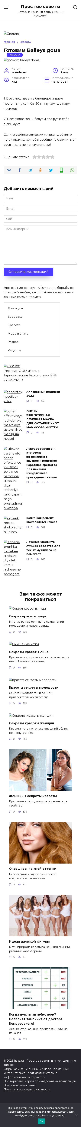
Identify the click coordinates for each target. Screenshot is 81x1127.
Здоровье (15, 316)
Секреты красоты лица (29, 652)
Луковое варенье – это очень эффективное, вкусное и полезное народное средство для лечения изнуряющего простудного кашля (41, 463)
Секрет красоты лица (27, 616)
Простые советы (40, 6)
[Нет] (76, 1115)
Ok (41, 1121)
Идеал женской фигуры (29, 941)
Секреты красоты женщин (31, 723)
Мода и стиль (18, 333)
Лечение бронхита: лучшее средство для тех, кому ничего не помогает (43, 548)
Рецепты (14, 350)
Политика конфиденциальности (27, 1089)
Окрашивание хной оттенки (32, 869)
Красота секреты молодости (33, 687)
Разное (13, 342)
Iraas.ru (19, 1060)
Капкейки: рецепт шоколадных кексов (41, 520)
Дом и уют (15, 308)
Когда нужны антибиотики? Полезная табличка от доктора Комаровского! (36, 1019)
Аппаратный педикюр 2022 (43, 394)
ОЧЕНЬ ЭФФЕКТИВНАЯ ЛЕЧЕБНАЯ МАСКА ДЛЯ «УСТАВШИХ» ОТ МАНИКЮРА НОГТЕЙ (42, 419)
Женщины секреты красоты (33, 796)
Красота (15, 54)
